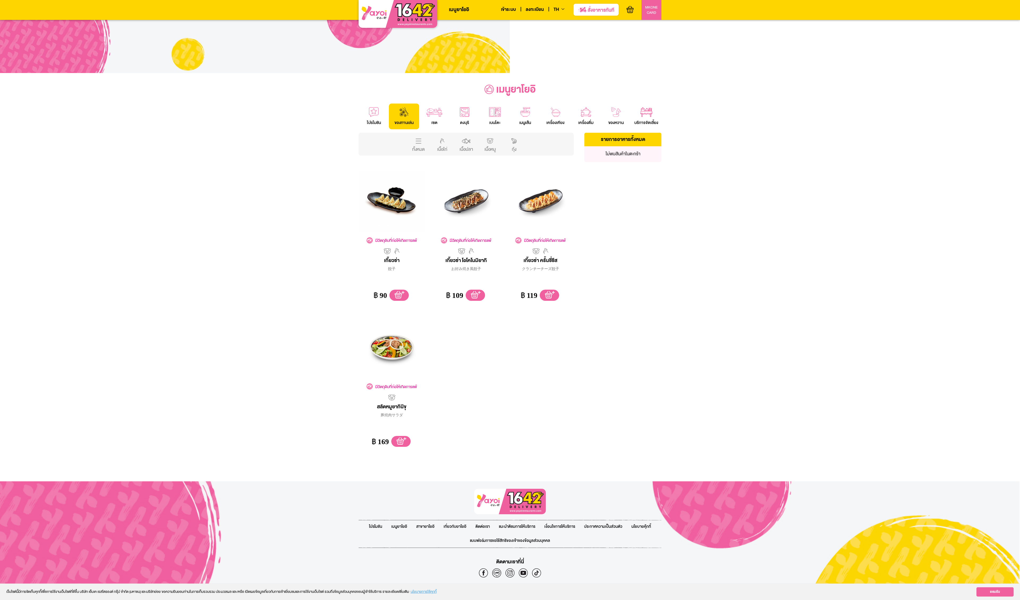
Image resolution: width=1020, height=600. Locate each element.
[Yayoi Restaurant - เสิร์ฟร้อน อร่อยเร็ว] (510, 501)
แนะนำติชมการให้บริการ (517, 527)
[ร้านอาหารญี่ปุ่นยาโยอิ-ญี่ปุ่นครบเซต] (398, 14)
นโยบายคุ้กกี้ (641, 527)
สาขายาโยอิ (425, 527)
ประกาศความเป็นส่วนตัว (603, 527)
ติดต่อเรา (482, 527)
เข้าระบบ (508, 9)
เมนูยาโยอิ (459, 10)
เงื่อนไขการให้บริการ (559, 527)
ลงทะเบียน (535, 9)
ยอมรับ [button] (995, 591)
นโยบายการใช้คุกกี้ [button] (424, 591)
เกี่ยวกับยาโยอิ (455, 527)
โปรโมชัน (375, 527)
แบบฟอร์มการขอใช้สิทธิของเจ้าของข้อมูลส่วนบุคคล (510, 541)
